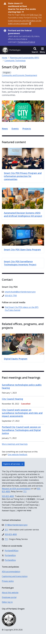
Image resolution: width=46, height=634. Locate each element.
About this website (10, 592)
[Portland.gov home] (11, 50)
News (5, 128)
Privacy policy (8, 581)
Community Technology (15, 60)
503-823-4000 (8, 496)
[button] (35, 50)
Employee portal (9, 597)
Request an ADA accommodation (16, 488)
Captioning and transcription (14, 576)
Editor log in (7, 602)
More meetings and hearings (15, 444)
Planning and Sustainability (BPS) (24, 57)
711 (24, 491)
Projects (26, 128)
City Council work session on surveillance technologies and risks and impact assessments (22, 412)
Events (15, 128)
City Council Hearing (12, 398)
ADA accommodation (11, 571)
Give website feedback (17, 454)
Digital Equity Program (15, 358)
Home (4, 57)
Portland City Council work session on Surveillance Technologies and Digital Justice (21, 430)
